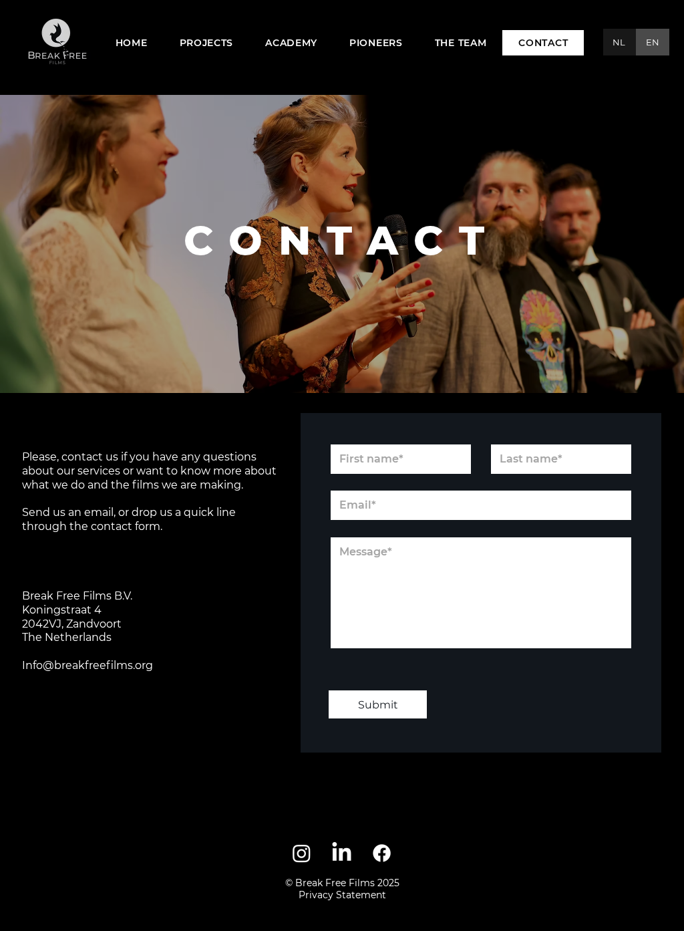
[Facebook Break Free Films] (381, 853)
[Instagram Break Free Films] (301, 853)
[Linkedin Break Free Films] (341, 853)
